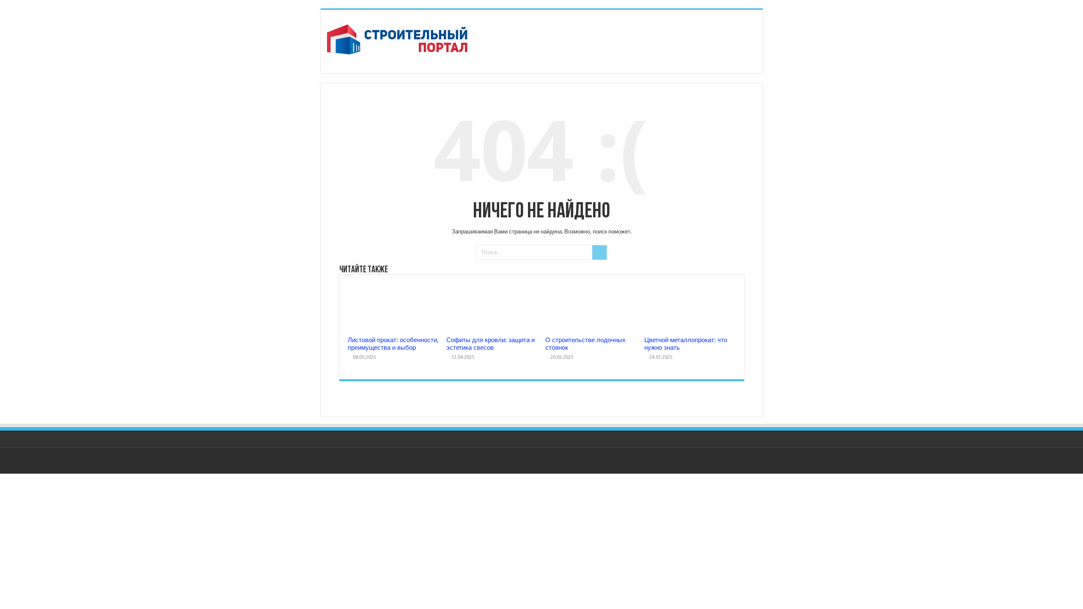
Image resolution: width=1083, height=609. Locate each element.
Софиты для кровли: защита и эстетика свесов (490, 343)
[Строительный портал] (398, 40)
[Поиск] (599, 252)
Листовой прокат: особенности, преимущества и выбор (393, 343)
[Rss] (752, 461)
